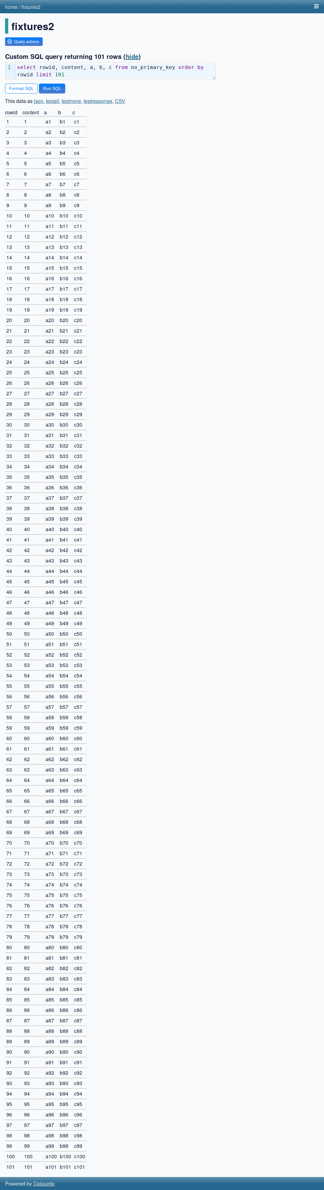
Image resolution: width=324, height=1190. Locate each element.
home (11, 6)
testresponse (98, 101)
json (38, 101)
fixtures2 (31, 6)
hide (132, 56)
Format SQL (21, 88)
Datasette (44, 1183)
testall (52, 101)
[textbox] (115, 71)
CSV (120, 101)
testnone (71, 101)
